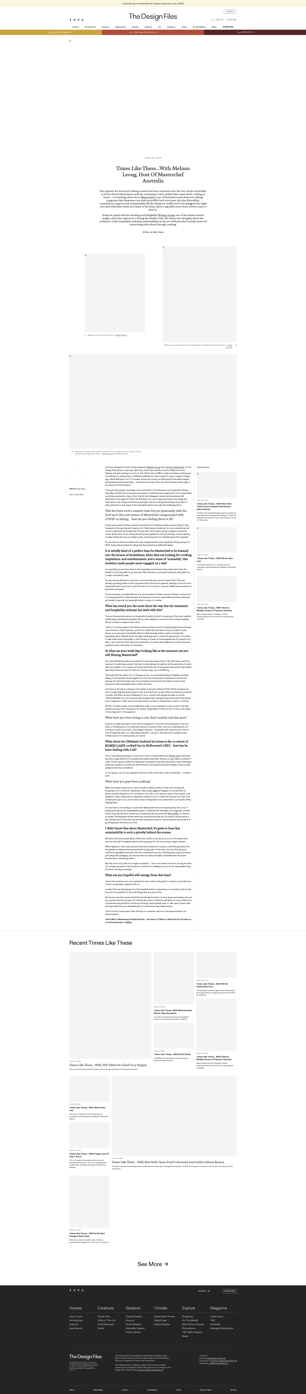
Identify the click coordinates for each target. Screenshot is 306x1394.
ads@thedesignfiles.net (218, 1363)
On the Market (199, 27)
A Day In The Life (106, 1320)
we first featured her (175, 467)
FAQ (212, 1320)
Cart (219, 20)
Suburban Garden (135, 1328)
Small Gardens (133, 1324)
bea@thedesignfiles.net (216, 1358)
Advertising (98, 1390)
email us (86, 1364)
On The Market (190, 1320)
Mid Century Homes (193, 1324)
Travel (184, 27)
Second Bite (173, 813)
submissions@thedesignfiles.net (150, 1370)
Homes (75, 27)
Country (130, 1320)
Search (230, 11)
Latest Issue (216, 1316)
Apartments (120, 27)
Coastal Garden (134, 1316)
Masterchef (147, 197)
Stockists (215, 1324)
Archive (233, 1390)
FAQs (178, 1390)
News (214, 27)
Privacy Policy (206, 1390)
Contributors (152, 1390)
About (71, 1390)
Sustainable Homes (164, 1316)
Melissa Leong (166, 215)
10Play (128, 922)
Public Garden (133, 1332)
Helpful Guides (162, 1324)
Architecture (90, 27)
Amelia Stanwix (121, 335)
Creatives (171, 27)
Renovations (188, 1328)
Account (232, 20)
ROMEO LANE (115, 745)
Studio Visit (104, 1316)
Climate (135, 27)
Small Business (106, 1324)
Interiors (105, 27)
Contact (124, 1390)
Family (101, 1328)
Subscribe (228, 27)
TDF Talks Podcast (192, 1332)
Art (159, 27)
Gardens (148, 27)
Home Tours (75, 1316)
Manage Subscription (222, 1328)
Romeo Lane (174, 756)
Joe (172, 759)
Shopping (187, 1316)
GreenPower (160, 1320)
